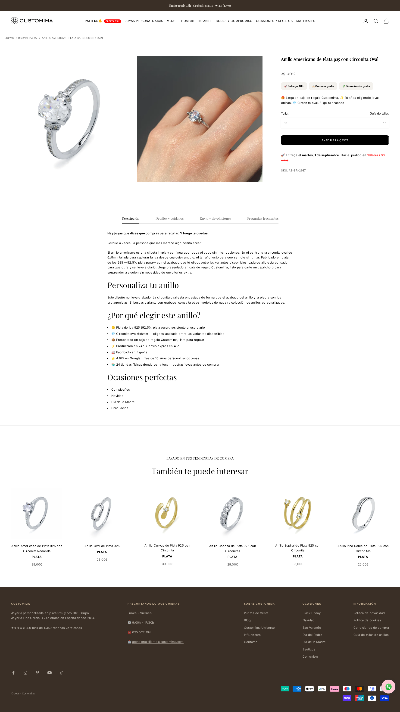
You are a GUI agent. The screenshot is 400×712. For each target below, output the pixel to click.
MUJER (172, 21)
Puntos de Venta (256, 613)
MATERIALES (305, 21)
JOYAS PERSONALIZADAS (144, 21)
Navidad (309, 620)
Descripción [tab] (130, 218)
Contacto (250, 642)
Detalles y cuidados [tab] (170, 218)
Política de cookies (367, 620)
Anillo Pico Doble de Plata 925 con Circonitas (363, 548)
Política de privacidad (369, 613)
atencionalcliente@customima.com (157, 642)
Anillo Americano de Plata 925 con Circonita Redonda (36, 548)
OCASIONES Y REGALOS (274, 21)
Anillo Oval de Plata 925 (102, 546)
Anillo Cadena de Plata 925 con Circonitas (232, 548)
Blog (247, 620)
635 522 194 (141, 632)
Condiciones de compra (371, 627)
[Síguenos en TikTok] (61, 672)
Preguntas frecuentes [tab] (262, 218)
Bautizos (309, 649)
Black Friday (312, 613)
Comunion (310, 656)
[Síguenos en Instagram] (25, 672)
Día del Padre (312, 635)
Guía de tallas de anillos (371, 635)
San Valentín (312, 627)
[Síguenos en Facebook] (13, 672)
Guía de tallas (379, 113)
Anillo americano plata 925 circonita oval (72, 38)
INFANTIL (205, 21)
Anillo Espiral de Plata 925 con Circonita (297, 548)
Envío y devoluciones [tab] (215, 218)
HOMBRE (188, 21)
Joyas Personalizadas (22, 38)
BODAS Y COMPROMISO (234, 21)
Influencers (252, 635)
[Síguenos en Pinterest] (37, 672)
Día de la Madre (314, 642)
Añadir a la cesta (335, 140)
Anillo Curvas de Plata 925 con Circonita (167, 548)
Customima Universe (259, 627)
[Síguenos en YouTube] (49, 672)
